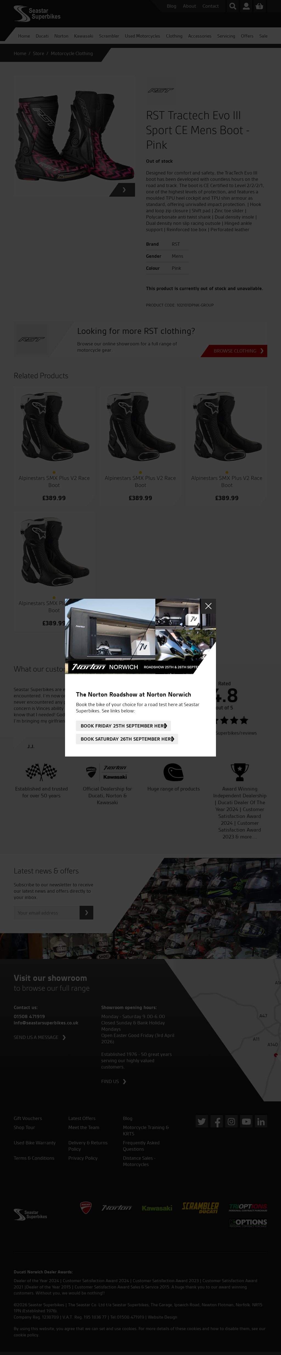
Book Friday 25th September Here (123, 726)
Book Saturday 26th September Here (127, 739)
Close (208, 606)
